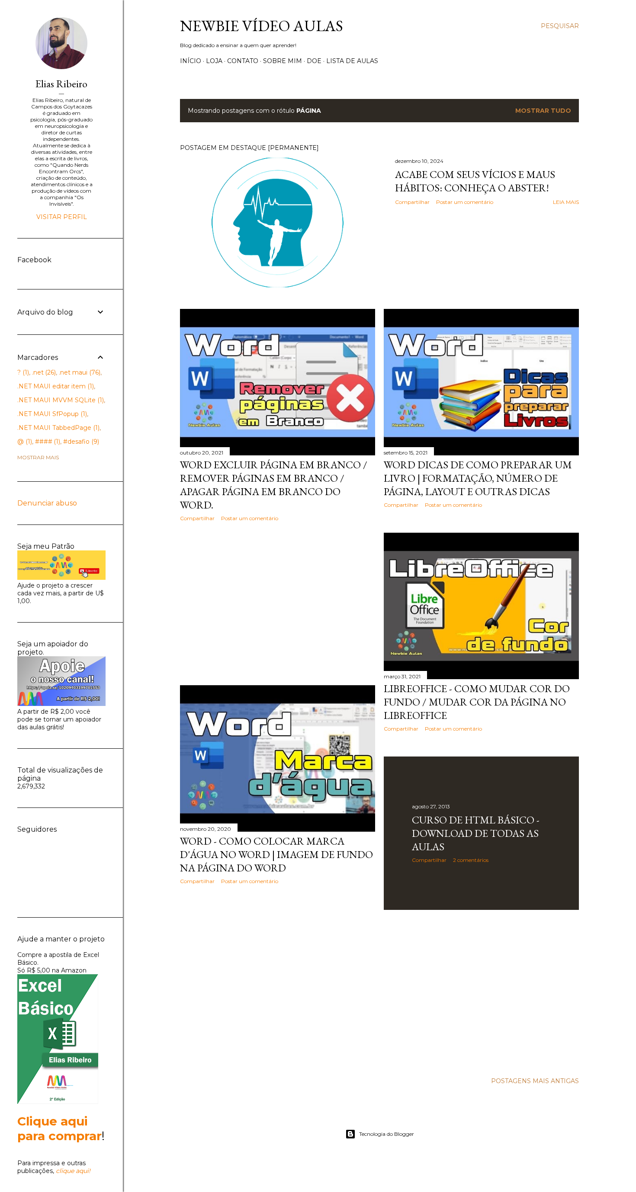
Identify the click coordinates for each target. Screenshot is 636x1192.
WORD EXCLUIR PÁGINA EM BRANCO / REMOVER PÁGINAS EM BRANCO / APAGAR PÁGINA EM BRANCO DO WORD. (273, 485)
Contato (242, 61)
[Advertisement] (277, 603)
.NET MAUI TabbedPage (57, 428)
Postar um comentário (464, 202)
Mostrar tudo (543, 110)
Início (190, 61)
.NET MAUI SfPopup (51, 414)
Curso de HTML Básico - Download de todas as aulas (476, 833)
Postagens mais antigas (535, 1081)
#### (47, 441)
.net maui (79, 372)
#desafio (80, 441)
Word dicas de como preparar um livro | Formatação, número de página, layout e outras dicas (478, 478)
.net (43, 372)
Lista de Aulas (352, 61)
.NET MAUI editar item (54, 386)
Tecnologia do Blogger (386, 1134)
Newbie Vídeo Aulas (261, 26)
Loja (214, 61)
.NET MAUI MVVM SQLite (59, 400)
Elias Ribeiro (61, 83)
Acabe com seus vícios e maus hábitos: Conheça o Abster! (475, 181)
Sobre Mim (282, 61)
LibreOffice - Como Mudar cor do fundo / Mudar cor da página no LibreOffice (477, 702)
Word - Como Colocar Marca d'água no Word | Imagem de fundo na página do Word (276, 854)
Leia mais (566, 202)
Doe (314, 61)
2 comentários (470, 860)
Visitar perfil (61, 217)
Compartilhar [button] (412, 202)
